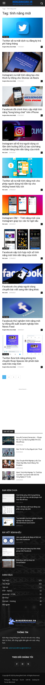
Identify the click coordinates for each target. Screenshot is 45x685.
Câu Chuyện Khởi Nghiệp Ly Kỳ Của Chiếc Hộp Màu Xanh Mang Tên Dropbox (28, 463)
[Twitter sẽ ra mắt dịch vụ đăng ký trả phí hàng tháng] (22, 28)
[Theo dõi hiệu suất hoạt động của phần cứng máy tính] (8, 510)
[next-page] (18, 377)
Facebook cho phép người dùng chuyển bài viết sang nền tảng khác (20, 288)
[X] (28, 664)
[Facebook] (17, 664)
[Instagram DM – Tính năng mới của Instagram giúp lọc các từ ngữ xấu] (22, 205)
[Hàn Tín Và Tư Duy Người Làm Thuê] (8, 452)
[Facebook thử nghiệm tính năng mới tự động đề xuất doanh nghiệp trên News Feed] (22, 308)
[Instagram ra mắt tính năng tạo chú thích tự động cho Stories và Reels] (22, 62)
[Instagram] (22, 664)
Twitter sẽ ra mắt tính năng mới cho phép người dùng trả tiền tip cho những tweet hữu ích (21, 183)
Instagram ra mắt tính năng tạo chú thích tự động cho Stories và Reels (20, 76)
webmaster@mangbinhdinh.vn (20, 648)
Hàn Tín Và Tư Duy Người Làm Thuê (29, 449)
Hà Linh (5, 152)
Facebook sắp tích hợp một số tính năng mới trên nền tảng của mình (20, 254)
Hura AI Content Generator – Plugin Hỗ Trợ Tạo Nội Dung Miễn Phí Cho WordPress (29, 439)
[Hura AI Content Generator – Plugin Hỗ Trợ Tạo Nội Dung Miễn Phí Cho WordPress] (8, 440)
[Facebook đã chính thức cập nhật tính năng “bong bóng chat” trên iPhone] (22, 96)
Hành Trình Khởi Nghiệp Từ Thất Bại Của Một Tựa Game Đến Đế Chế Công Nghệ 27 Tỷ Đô (29, 474)
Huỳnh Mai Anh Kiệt (9, 47)
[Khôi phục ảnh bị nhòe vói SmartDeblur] (8, 563)
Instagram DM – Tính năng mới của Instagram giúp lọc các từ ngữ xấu (21, 219)
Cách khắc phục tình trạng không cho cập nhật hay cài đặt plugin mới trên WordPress (29, 497)
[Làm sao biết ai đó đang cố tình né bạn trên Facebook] (8, 540)
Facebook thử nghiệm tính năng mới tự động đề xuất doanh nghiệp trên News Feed (21, 324)
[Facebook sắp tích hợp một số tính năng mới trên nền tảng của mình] (22, 239)
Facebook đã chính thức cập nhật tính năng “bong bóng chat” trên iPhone (22, 111)
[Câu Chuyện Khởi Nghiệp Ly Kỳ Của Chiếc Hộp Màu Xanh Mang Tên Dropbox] (8, 464)
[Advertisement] (22, 404)
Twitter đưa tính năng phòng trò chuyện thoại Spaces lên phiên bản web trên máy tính (20, 361)
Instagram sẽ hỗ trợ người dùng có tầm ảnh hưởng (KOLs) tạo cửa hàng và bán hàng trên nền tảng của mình (21, 146)
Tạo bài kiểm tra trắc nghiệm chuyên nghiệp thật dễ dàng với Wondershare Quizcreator (29, 520)
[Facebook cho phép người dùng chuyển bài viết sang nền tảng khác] (22, 274)
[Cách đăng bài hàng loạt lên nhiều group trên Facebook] (8, 552)
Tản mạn (5, 37)
